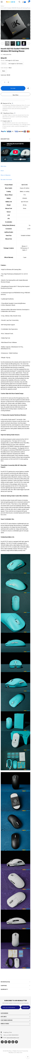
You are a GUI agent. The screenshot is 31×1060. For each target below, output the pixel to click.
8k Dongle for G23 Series (15, 63)
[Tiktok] (16, 1041)
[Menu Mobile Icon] (2, 2)
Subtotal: (3, 75)
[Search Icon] (19, 2)
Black (3, 71)
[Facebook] (2, 1041)
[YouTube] (12, 1041)
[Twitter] (5, 1041)
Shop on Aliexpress (6, 175)
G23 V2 (4, 63)
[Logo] (10, 2)
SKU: (2, 54)
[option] (15, 25)
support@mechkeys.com (13, 1037)
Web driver (3, 166)
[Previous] (2, 24)
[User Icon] (23, 2)
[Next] (28, 24)
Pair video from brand (6, 179)
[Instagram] (9, 1041)
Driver (2, 170)
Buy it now (15, 95)
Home (2, 6)
